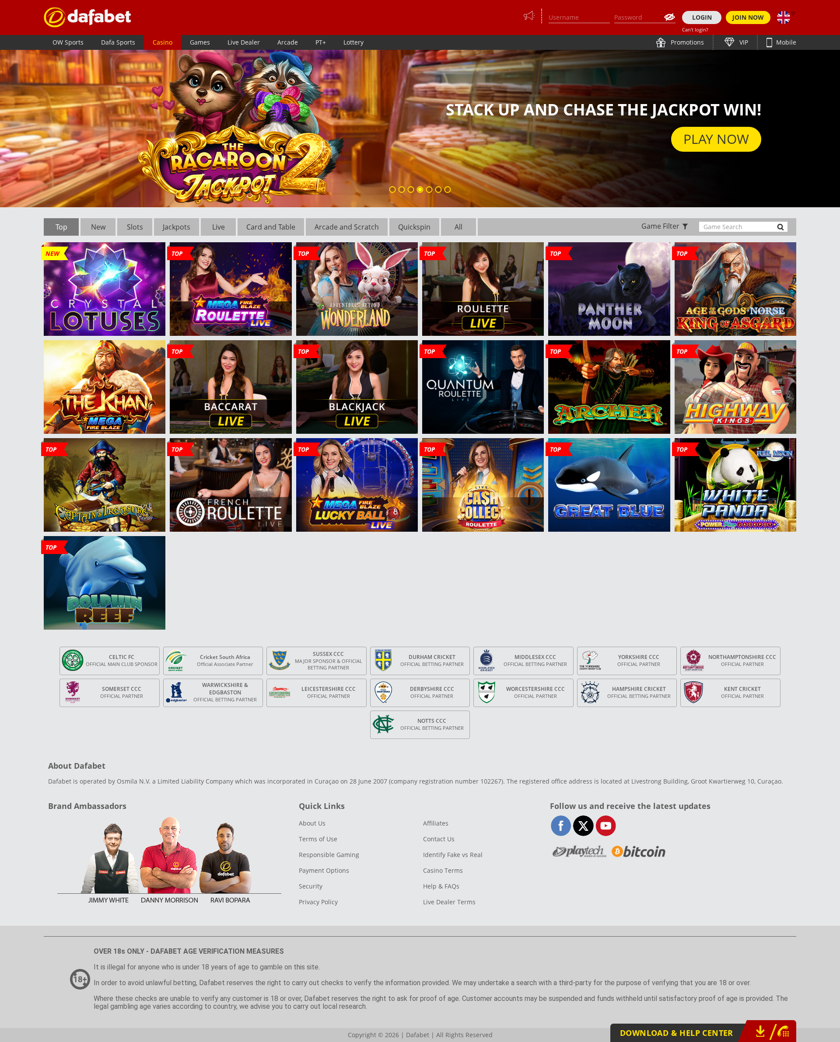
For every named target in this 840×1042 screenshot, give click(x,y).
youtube (605, 825)
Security (310, 886)
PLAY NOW (716, 139)
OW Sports (68, 42)
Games (200, 42)
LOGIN (702, 17)
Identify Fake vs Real (453, 854)
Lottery (353, 42)
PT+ (320, 42)
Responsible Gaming (329, 854)
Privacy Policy (318, 902)
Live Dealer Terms (449, 902)
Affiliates (435, 823)
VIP (743, 42)
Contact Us (439, 839)
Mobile (785, 42)
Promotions (686, 42)
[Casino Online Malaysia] (87, 17)
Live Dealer (244, 42)
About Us (312, 823)
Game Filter (660, 226)
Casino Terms (443, 870)
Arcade (287, 42)
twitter (583, 825)
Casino (162, 42)
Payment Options (324, 870)
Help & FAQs (441, 886)
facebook (561, 825)
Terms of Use (318, 839)
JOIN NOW (748, 17)
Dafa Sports (118, 42)
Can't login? (695, 29)
